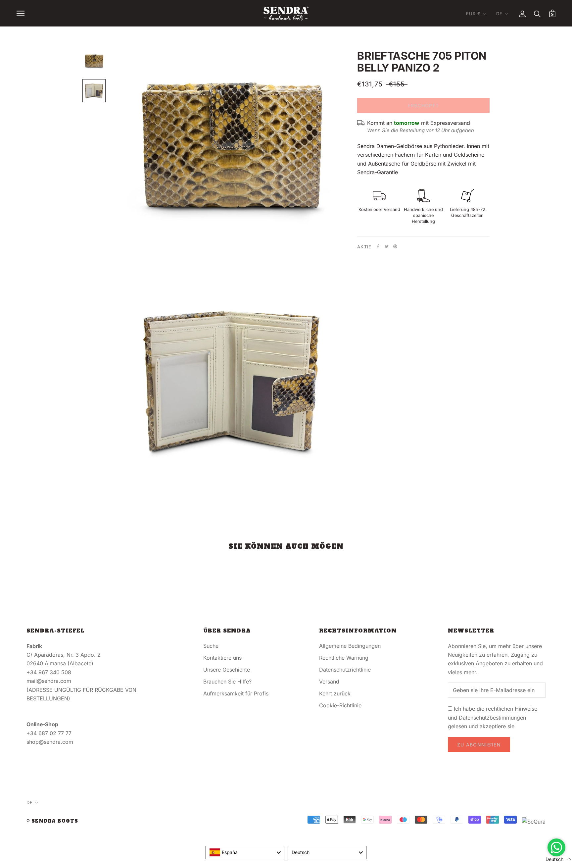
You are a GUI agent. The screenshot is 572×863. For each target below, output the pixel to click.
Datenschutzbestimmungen (492, 717)
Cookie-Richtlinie (340, 705)
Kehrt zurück (335, 693)
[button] (554, 859)
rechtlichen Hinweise (511, 708)
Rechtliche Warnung (343, 657)
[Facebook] (378, 246)
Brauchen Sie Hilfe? (227, 681)
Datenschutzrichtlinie (345, 669)
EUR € (473, 13)
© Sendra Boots (52, 821)
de (499, 13)
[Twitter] (387, 246)
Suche (210, 645)
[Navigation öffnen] (20, 13)
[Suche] (537, 13)
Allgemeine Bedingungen (350, 645)
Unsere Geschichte (226, 669)
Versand (329, 681)
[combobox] (245, 852)
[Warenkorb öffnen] (552, 13)
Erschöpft (423, 105)
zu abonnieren (479, 744)
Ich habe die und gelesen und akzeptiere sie (492, 717)
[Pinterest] (395, 246)
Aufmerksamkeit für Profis (235, 693)
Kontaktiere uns (222, 657)
